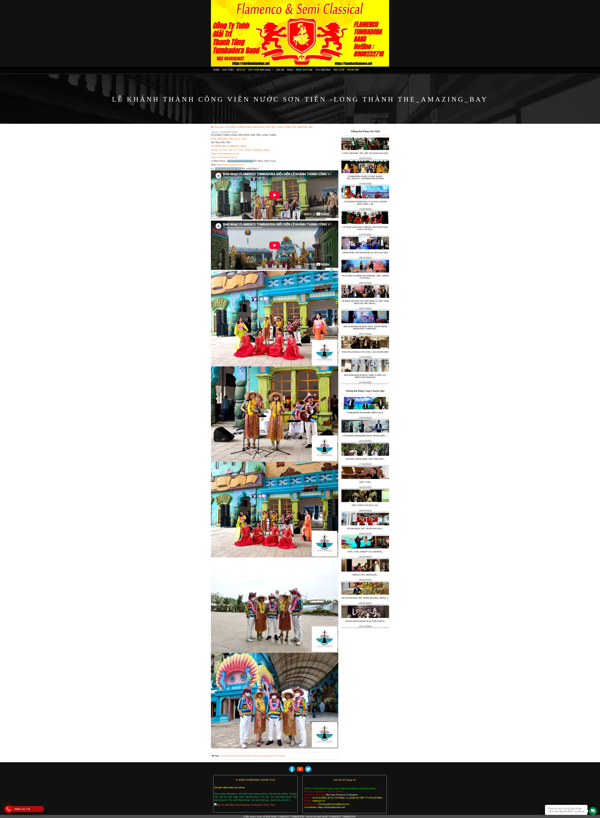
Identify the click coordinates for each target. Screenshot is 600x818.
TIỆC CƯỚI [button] (338, 69)
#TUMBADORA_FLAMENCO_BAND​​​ (229, 146)
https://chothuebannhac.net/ (331, 807)
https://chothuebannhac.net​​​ (224, 157)
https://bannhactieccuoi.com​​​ (230, 164)
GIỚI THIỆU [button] (228, 69)
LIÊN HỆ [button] (280, 69)
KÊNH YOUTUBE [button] (304, 69)
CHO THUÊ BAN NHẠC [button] (260, 69)
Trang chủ (218, 126)
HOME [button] (216, 69)
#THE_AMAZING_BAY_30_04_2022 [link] (229, 138)
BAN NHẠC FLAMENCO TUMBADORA (285, 816)
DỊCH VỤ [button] (240, 69)
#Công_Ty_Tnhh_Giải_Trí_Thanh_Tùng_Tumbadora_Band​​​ (240, 149)
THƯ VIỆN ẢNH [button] (323, 69)
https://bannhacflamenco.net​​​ (225, 153)
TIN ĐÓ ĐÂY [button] (353, 69)
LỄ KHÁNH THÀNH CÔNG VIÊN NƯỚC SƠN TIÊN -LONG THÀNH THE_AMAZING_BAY (268, 126)
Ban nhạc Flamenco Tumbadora (341, 794)
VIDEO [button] (290, 69)
